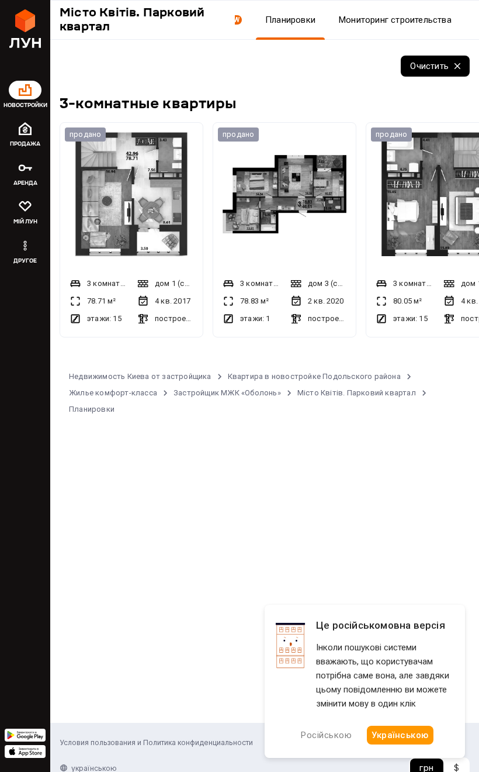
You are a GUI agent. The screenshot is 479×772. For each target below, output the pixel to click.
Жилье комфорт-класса (113, 392)
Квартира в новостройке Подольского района (314, 376)
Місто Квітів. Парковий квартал (356, 392)
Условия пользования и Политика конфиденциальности (156, 742)
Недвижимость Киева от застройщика (140, 376)
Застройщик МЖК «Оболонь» (227, 392)
